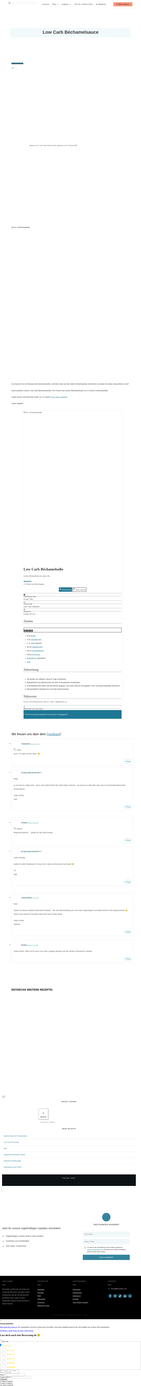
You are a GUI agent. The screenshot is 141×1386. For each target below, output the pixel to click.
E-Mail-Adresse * (6, 1377)
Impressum (77, 1296)
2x (28, 630)
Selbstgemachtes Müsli (13, 1167)
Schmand (36, 654)
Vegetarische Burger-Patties (14, 1155)
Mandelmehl (36, 639)
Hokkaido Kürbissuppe (12, 1161)
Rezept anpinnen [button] (81, 589)
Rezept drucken (66, 589)
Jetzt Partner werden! (80, 1302)
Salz (28, 662)
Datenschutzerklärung (94, 1249)
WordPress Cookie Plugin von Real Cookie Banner (16, 1331)
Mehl (33, 643)
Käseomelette (30, 1037)
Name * (2, 1375)
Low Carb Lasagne (59, 397)
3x (31, 630)
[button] (24, 581)
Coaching (41, 1302)
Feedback (62, 714)
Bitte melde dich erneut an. (8, 1327)
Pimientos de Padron (30, 1069)
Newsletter (41, 1299)
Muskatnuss (32, 658)
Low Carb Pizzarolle (11, 1142)
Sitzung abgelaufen (6, 1323)
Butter (33, 636)
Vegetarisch (17, 63)
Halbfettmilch (37, 647)
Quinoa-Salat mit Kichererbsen (15, 1136)
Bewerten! (4, 1379)
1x (25, 630)
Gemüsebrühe (38, 651)
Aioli (5, 1148)
